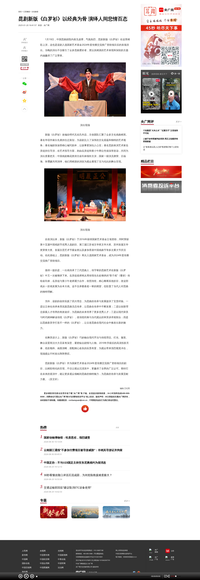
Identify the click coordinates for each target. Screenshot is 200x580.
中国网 (25, 559)
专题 (43, 500)
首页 (20, 11)
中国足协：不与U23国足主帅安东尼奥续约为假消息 (75, 462)
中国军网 (61, 563)
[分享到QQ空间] (24, 101)
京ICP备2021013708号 (83, 560)
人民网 (25, 550)
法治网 (61, 567)
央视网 (43, 550)
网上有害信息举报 (122, 550)
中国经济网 (44, 559)
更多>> (127, 501)
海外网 (25, 571)
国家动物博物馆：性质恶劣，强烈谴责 (67, 437)
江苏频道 (26, 11)
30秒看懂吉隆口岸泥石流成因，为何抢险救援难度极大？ (78, 475)
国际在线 (26, 563)
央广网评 (147, 121)
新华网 (25, 555)
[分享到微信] (24, 84)
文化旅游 (35, 11)
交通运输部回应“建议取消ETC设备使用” (67, 487)
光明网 (61, 550)
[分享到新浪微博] (24, 92)
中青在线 (61, 559)
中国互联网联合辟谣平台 (124, 554)
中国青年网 (44, 555)
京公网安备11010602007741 (100, 560)
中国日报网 (26, 567)
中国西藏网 (44, 567)
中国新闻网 (62, 555)
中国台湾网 (44, 563)
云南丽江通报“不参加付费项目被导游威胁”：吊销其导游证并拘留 (83, 450)
